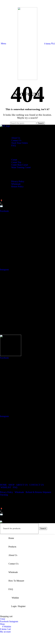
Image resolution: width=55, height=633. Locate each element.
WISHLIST (6, 487)
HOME (3, 485)
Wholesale (16, 184)
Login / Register (18, 606)
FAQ (13, 145)
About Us (15, 138)
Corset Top (16, 162)
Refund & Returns (34, 492)
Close (2, 619)
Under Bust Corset (19, 165)
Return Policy (17, 186)
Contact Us (16, 140)
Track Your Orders (19, 143)
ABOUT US (22, 485)
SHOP (11, 485)
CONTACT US (36, 485)
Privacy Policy (17, 181)
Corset (14, 159)
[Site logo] (27, 79)
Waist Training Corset (21, 167)
